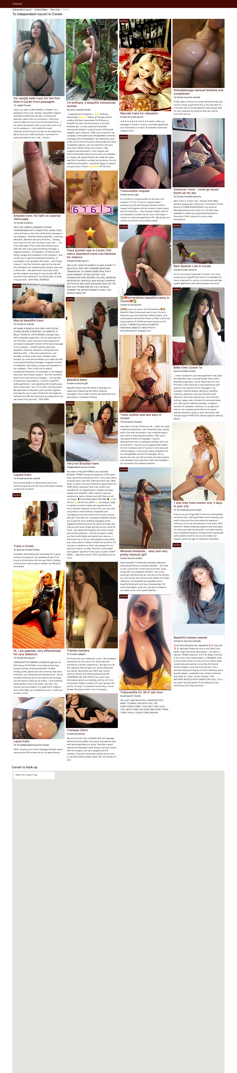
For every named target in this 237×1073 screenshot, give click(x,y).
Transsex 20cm (77, 730)
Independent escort (22, 9)
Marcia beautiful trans (28, 320)
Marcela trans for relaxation (139, 113)
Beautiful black (77, 379)
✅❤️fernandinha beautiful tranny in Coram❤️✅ (144, 299)
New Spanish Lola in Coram (192, 266)
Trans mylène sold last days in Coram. (140, 416)
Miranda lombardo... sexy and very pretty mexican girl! (144, 552)
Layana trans (22, 474)
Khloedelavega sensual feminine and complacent (198, 91)
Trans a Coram (24, 546)
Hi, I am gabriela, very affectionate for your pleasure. (37, 652)
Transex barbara (78, 650)
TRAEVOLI (17, 4)
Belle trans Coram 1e (188, 367)
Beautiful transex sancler (190, 637)
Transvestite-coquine (134, 191)
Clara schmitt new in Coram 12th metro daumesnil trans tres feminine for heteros (91, 254)
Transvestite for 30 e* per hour (141, 692)
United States (41, 9)
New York (55, 9)
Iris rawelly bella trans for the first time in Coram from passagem (37, 100)
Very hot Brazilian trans (83, 463)
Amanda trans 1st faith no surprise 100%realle (37, 217)
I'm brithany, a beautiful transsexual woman (91, 104)
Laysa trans (21, 741)
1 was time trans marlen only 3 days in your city (198, 504)
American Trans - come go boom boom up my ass (196, 191)
